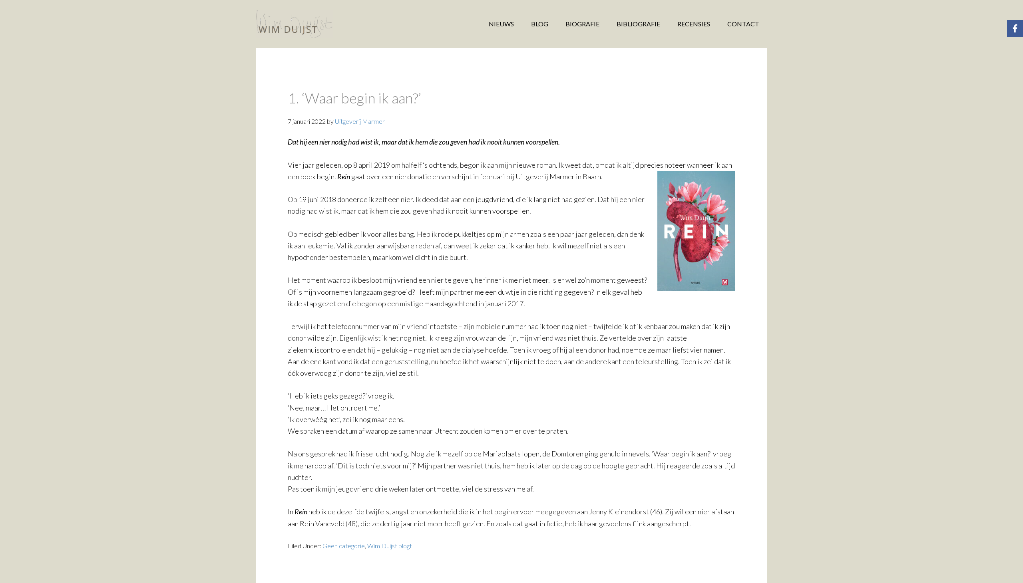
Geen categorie (343, 545)
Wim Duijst (320, 24)
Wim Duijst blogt (389, 545)
